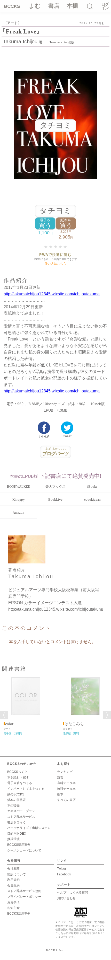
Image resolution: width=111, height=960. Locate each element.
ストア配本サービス (21, 817)
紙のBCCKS (15, 794)
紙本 (60, 794)
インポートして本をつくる (25, 789)
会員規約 (13, 885)
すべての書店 (66, 800)
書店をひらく (16, 822)
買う (45, 223)
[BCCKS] (13, 6)
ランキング (65, 772)
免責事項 (13, 902)
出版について (16, 874)
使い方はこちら (55, 263)
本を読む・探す (18, 777)
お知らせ (13, 908)
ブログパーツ (55, 451)
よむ (35, 6)
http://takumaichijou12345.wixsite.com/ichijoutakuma (52, 294)
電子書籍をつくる (19, 783)
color (9, 724)
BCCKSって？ (17, 772)
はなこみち (74, 724)
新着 (60, 777)
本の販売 (13, 805)
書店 (53, 6)
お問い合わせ (66, 898)
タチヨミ (55, 210)
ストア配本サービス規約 (24, 891)
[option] (26, 705)
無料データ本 (66, 789)
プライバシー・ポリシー (24, 896)
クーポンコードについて (24, 850)
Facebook (64, 874)
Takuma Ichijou (20, 41)
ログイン (104, 6)
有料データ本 (66, 783)
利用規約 (13, 880)
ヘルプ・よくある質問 (72, 892)
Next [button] (107, 715)
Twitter (61, 868)
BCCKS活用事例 (18, 845)
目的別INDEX (16, 833)
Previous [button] (4, 715)
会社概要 (13, 868)
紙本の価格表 (16, 800)
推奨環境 (13, 839)
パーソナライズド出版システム (29, 828)
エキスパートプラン (21, 811)
